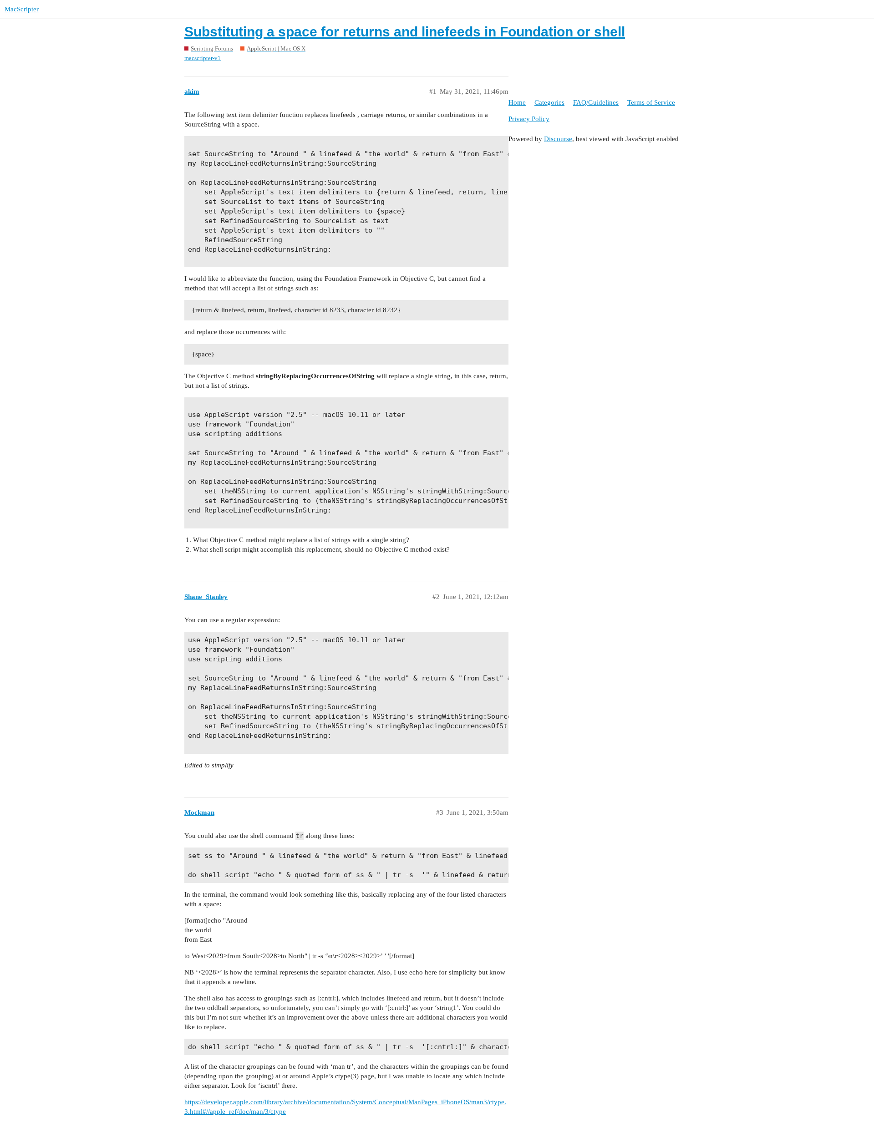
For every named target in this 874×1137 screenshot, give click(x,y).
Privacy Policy (528, 118)
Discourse (558, 138)
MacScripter (22, 9)
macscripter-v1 (202, 58)
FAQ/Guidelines (596, 102)
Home (517, 102)
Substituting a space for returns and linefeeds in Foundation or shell (404, 31)
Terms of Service (651, 102)
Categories (549, 102)
